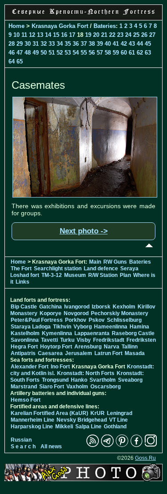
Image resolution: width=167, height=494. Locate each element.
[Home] (83, 15)
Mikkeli (64, 426)
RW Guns (115, 262)
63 (148, 52)
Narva (111, 347)
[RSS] (92, 445)
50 (44, 52)
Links (22, 282)
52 (60, 52)
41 (116, 43)
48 (27, 52)
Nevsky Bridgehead (82, 420)
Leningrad (119, 413)
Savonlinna (25, 340)
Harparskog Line (32, 426)
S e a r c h (23, 446)
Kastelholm (25, 333)
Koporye (50, 313)
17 (72, 35)
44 (140, 43)
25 (136, 35)
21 (104, 35)
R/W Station (103, 275)
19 (88, 35)
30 (27, 43)
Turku (67, 340)
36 (76, 43)
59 (116, 52)
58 (108, 52)
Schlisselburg (124, 320)
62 (140, 52)
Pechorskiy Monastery (119, 313)
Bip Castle (24, 307)
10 (16, 35)
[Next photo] (85, 195)
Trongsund (55, 380)
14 (48, 35)
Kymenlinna (57, 333)
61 (132, 52)
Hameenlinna (110, 327)
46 (11, 52)
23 (120, 35)
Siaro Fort (51, 386)
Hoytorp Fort (56, 347)
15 (56, 35)
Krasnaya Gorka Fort (60, 26)
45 (148, 43)
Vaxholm (77, 386)
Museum (75, 275)
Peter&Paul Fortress (37, 320)
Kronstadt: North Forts (86, 373)
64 (11, 61)
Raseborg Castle (133, 333)
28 (11, 43)
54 (76, 52)
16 (64, 35)
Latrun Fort (108, 353)
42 (124, 43)
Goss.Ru (145, 458)
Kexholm (124, 307)
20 (96, 35)
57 (100, 52)
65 (19, 61)
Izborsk (101, 307)
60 (124, 52)
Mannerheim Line (32, 420)
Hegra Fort (24, 347)
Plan (125, 275)
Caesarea (50, 353)
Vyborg (82, 327)
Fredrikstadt (108, 340)
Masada (135, 353)
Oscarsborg (105, 386)
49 (36, 52)
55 (84, 52)
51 (52, 52)
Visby (84, 340)
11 (24, 35)
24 (128, 35)
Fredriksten (141, 340)
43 (132, 43)
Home (16, 26)
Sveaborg (130, 380)
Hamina (139, 327)
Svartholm (103, 380)
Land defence (101, 268)
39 (100, 43)
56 (92, 52)
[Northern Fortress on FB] (136, 445)
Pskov (97, 320)
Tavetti (49, 340)
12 (32, 35)
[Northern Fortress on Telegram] (107, 445)
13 (40, 35)
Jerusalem (78, 353)
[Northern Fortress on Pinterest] (122, 445)
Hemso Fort (26, 400)
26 (144, 35)
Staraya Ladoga (31, 327)
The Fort (21, 268)
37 (84, 43)
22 (112, 35)
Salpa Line (88, 426)
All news (51, 446)
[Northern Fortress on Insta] (151, 445)
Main (95, 262)
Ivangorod (77, 307)
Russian (21, 440)
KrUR (97, 413)
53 (68, 52)
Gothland (115, 426)
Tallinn (130, 347)
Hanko (79, 380)
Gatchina (50, 307)
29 (19, 43)
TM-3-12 (51, 275)
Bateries (105, 26)
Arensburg (88, 347)
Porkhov (75, 320)
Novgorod (76, 313)
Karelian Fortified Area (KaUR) (49, 413)
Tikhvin (62, 327)
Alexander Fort (30, 367)
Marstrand (24, 386)
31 (36, 43)
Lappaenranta (92, 333)
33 (52, 43)
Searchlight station (57, 268)
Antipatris (23, 353)
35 (68, 43)
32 (44, 43)
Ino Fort (60, 367)
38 (92, 43)
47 (19, 52)
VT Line (118, 420)
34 (60, 43)
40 (108, 43)
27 (152, 35)
